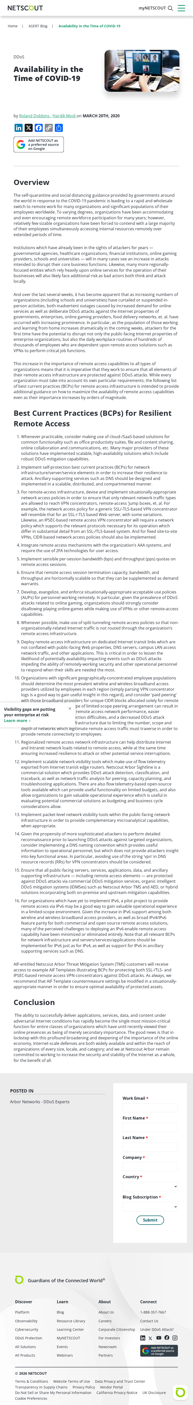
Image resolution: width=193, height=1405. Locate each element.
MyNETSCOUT (68, 1338)
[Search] (170, 8)
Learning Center (70, 1329)
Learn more (15, 720)
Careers (105, 1321)
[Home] (25, 8)
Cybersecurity (26, 1329)
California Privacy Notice (116, 1392)
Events (62, 1346)
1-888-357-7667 (153, 1312)
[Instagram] (174, 1338)
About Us (106, 1312)
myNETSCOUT (152, 8)
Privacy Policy (84, 1387)
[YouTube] (158, 1338)
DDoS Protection (28, 1338)
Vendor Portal (111, 1387)
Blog (60, 1312)
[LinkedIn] (142, 1338)
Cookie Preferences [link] (31, 1398)
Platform (22, 1312)
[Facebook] (166, 1338)
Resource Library (71, 1321)
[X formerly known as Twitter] (150, 1338)
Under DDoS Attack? (157, 1329)
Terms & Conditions (31, 1381)
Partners (106, 1355)
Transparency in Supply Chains (41, 1387)
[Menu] (181, 8)
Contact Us (149, 1321)
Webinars (65, 1355)
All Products (25, 1355)
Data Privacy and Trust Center (120, 1381)
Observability (26, 1321)
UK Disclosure (154, 1392)
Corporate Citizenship (117, 1329)
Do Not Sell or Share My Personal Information (53, 1392)
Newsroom (108, 1346)
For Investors (109, 1338)
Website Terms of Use (71, 1381)
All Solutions (25, 1346)
